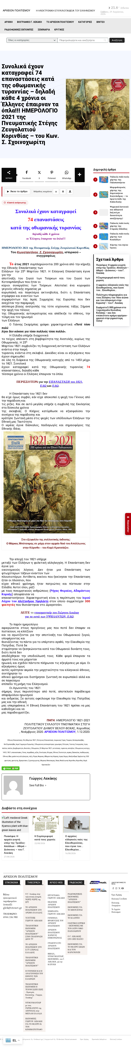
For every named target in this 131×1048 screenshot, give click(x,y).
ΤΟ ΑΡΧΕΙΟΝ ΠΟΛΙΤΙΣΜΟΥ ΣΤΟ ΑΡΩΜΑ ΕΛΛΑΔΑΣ (33, 910)
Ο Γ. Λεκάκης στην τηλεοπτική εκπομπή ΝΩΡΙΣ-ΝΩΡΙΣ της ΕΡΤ (33, 897)
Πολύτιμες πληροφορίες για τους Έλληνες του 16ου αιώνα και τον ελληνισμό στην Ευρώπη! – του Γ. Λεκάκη (112, 299)
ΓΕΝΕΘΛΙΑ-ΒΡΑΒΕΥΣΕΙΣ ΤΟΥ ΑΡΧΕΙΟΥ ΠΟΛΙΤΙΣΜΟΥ (56, 921)
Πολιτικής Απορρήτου (116, 904)
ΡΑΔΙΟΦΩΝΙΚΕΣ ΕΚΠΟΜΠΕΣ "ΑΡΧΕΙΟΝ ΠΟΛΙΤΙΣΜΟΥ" (75, 897)
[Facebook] (113, 888)
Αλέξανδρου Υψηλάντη (33, 601)
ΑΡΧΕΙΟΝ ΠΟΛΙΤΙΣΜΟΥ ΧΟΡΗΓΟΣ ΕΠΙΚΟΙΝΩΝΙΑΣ (55, 933)
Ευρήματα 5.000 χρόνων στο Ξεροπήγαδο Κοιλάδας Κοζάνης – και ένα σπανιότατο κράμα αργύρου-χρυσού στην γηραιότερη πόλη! (111, 314)
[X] (119, 888)
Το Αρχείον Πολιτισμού (116, 910)
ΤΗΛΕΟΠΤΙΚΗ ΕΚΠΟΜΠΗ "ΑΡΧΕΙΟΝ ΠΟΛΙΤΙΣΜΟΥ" (31, 961)
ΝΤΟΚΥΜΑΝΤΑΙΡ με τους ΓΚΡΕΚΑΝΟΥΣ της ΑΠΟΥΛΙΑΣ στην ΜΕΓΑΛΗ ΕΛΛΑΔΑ (33, 1008)
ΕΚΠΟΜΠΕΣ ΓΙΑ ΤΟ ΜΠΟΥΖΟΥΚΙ (75, 908)
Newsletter (128, 524)
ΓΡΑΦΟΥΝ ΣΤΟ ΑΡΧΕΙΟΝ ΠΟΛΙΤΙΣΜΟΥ (54, 946)
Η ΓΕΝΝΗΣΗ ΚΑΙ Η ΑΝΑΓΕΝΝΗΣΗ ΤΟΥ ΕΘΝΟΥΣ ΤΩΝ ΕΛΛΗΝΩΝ (34, 974)
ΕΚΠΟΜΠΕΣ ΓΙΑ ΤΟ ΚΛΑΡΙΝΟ (75, 916)
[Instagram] (116, 888)
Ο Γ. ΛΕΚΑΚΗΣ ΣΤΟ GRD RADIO (75, 937)
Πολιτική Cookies (119, 898)
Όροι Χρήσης (117, 894)
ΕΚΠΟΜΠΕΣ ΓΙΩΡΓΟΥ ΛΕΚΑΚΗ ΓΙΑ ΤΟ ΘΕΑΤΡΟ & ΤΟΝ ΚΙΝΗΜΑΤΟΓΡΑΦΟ (33, 1023)
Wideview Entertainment (66, 1039)
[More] (80, 175)
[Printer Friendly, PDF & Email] (10, 770)
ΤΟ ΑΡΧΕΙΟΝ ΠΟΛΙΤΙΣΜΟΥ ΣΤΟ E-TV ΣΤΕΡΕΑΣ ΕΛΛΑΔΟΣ (33, 948)
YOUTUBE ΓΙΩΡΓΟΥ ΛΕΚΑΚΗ (33, 919)
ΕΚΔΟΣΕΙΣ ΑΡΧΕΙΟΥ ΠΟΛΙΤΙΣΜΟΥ (54, 904)
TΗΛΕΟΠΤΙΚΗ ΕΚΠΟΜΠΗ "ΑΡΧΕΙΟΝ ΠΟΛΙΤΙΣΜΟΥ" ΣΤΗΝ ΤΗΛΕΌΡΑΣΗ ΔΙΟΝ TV (33, 932)
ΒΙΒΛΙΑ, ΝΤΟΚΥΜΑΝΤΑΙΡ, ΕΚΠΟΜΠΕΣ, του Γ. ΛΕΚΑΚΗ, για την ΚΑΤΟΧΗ (56, 959)
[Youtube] (122, 888)
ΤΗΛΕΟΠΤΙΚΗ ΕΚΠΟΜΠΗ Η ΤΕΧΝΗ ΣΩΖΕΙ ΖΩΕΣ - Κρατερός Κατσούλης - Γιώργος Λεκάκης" (34, 991)
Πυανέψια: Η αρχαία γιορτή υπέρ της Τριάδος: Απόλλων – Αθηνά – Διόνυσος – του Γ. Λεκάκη (112, 269)
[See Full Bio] (46, 785)
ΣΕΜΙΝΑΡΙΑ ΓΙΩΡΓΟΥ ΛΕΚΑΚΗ (56, 912)
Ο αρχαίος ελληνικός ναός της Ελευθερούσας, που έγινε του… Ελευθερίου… (112, 288)
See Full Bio (36, 785)
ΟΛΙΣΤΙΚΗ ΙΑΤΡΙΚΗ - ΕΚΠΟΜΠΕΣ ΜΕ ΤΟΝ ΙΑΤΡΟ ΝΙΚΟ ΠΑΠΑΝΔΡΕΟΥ (76, 927)
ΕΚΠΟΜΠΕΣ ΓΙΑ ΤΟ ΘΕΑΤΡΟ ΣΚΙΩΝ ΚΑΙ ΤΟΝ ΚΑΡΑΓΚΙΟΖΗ (76, 948)
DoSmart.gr (38, 1039)
